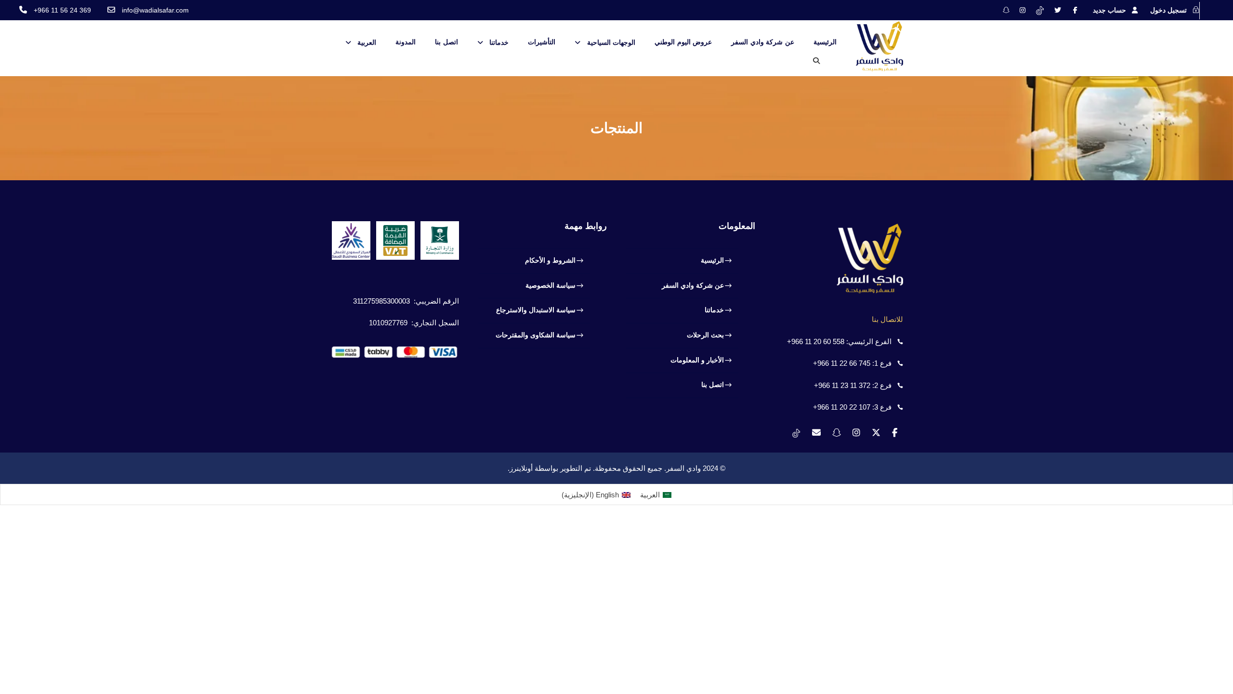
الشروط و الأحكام (550, 260)
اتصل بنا (446, 42)
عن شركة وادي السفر (762, 42)
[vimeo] (1040, 10)
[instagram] (1022, 10)
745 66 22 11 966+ (841, 363)
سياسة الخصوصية (550, 285)
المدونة (405, 42)
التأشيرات (541, 42)
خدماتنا (499, 42)
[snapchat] (1006, 10)
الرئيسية (825, 42)
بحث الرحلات (705, 335)
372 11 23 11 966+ (842, 385)
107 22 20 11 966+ (841, 407)
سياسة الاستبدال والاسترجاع (536, 310)
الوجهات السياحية (611, 42)
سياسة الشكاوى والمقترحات (536, 335)
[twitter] (1057, 10)
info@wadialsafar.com (155, 10)
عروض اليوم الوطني (683, 42)
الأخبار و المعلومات (697, 360)
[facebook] (1075, 10)
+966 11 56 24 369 (62, 10)
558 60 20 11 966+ (815, 341)
